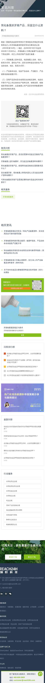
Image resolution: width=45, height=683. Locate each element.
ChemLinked (4, 650)
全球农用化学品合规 (13, 486)
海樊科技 (3, 668)
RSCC (2, 658)
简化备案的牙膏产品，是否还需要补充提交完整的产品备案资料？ (22, 155)
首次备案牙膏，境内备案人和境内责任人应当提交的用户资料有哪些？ (22, 174)
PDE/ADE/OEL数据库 (7, 654)
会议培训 (26, 641)
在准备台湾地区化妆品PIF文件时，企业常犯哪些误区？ (24, 355)
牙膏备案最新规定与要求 (10, 36)
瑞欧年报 (26, 607)
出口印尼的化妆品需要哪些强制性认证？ (20, 371)
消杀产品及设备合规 (13, 505)
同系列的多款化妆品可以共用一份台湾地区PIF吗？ (21, 436)
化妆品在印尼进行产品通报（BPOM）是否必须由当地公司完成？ (23, 361)
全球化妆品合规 (11, 491)
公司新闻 (33, 607)
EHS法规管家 (29, 650)
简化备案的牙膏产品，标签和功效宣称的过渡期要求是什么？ (22, 167)
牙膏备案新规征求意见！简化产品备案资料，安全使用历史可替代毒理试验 (24, 232)
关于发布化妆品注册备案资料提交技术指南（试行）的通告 (24, 271)
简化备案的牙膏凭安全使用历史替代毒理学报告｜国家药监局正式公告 (24, 251)
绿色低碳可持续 (11, 515)
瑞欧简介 (3, 607)
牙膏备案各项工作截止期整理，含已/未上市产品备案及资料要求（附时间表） (23, 261)
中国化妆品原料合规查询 (24, 654)
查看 (22, 335)
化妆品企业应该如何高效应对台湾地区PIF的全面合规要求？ (22, 428)
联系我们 (3, 611)
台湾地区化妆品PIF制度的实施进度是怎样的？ (22, 366)
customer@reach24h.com (24, 680)
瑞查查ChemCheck (16, 650)
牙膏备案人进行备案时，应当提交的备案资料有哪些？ (22, 161)
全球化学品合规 (11, 481)
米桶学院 (38, 641)
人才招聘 (41, 607)
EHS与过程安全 (11, 520)
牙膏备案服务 (8, 197)
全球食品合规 (10, 496)
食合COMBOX (38, 654)
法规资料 (11, 641)
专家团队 (11, 607)
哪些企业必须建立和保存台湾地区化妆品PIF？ (19, 450)
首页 (2, 11)
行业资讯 (3, 641)
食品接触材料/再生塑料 (14, 510)
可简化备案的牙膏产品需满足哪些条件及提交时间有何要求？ (22, 181)
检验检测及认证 (11, 524)
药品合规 (9, 500)
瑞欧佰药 (11, 668)
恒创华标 (18, 668)
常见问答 (9, 11)
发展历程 (18, 607)
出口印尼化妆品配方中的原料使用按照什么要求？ (24, 375)
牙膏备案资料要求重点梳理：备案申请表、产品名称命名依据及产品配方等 (24, 242)
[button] (40, 410)
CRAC (32, 641)
